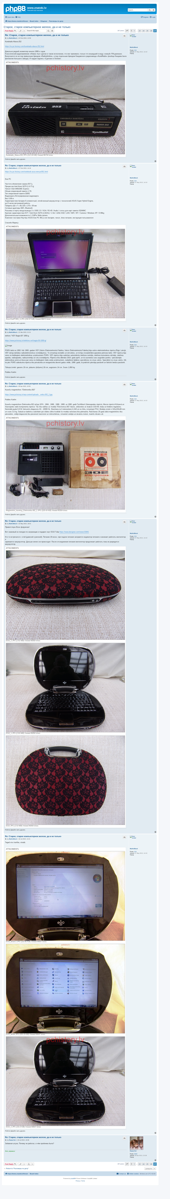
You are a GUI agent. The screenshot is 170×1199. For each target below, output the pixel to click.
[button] (127, 30)
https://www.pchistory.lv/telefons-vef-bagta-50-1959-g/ (25, 341)
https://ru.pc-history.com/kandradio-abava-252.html (24, 46)
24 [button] (143, 31)
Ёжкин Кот (133, 1151)
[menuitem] (18, 17)
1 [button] (134, 31)
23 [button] (140, 31)
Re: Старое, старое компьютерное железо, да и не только (37, 35)
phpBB (73, 1178)
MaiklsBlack (134, 47)
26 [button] (151, 31)
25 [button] (147, 31)
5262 (135, 1154)
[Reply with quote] (124, 35)
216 (135, 50)
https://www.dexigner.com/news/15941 (74, 532)
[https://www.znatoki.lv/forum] (15, 8)
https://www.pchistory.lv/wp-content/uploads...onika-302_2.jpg (28, 394)
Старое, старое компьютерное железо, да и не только (37, 27)
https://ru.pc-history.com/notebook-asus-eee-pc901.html (26, 172)
